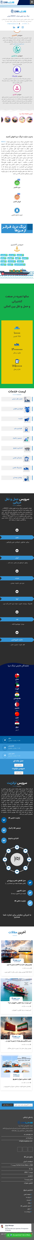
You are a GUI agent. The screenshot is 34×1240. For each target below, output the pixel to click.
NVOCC (3, 142)
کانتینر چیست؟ (28, 1180)
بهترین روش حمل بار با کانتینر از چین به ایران (19, 965)
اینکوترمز (30, 1176)
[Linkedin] (19, 1149)
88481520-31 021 (28, 1135)
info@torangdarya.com (12, 24)
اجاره (17, 44)
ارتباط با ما (27, 1212)
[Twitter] (25, 1149)
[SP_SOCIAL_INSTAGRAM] (30, 1149)
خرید (23, 44)
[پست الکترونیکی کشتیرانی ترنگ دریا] (17, 1141)
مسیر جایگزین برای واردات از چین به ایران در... (18, 1041)
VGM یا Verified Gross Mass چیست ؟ (22, 1165)
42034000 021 (25, 24)
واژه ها (31, 1169)
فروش (20, 44)
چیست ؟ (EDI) (28, 1172)
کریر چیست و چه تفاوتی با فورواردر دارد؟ (19, 1003)
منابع (29, 1209)
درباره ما (28, 1197)
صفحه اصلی (27, 1194)
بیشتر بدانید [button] (19, 765)
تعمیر (14, 44)
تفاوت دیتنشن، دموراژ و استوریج (22, 1079)
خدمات (28, 1200)
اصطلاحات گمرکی (28, 1162)
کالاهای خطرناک (28, 1183)
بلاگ (29, 1203)
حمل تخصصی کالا (25, 1206)
